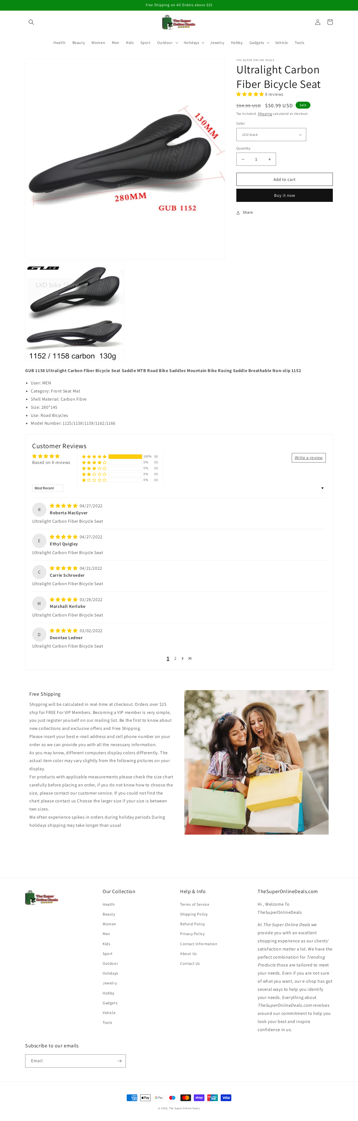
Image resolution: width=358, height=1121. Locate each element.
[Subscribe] (119, 1061)
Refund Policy (192, 923)
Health (109, 904)
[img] (64, 506)
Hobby (108, 993)
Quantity (243, 148)
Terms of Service (194, 904)
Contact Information (198, 943)
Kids (106, 943)
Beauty (109, 914)
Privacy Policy (192, 933)
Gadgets (110, 1002)
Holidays (110, 973)
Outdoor (110, 963)
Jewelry (110, 982)
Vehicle (109, 1012)
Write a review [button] (309, 458)
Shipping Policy (194, 914)
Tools (107, 1022)
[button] (31, 22)
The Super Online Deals (184, 1108)
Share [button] (248, 212)
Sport (108, 953)
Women (109, 923)
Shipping (265, 114)
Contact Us (190, 963)
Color (240, 123)
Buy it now (284, 195)
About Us (188, 953)
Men (106, 933)
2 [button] (175, 658)
